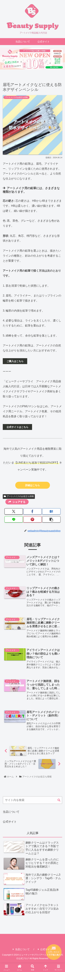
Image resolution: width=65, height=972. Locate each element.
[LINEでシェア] (14, 519)
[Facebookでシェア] (32, 511)
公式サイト (10, 821)
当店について (11, 811)
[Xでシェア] (14, 511)
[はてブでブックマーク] (51, 511)
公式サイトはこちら (17, 427)
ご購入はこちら (15, 361)
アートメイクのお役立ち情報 (20, 496)
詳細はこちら (32, 485)
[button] (51, 519)
